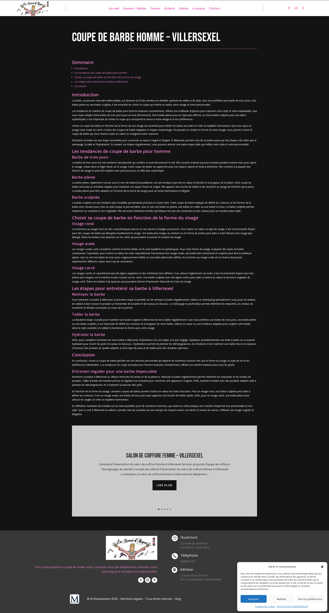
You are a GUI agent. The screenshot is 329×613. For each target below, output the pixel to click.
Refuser (281, 599)
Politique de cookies (265, 606)
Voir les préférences (310, 599)
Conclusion (80, 86)
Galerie (183, 8)
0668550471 (188, 561)
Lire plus (164, 485)
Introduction (81, 68)
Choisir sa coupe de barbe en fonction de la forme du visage (107, 77)
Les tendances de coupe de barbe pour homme (100, 72)
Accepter (253, 599)
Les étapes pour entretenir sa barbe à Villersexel (101, 81)
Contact (214, 8)
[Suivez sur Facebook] (303, 8)
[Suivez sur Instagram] (296, 8)
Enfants (169, 8)
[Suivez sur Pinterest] (289, 8)
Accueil (114, 8)
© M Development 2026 (102, 599)
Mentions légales (131, 599)
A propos (198, 8)
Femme (155, 8)
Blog (178, 599)
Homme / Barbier (135, 8)
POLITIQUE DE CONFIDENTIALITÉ (292, 606)
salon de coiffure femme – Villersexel (164, 455)
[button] (322, 566)
